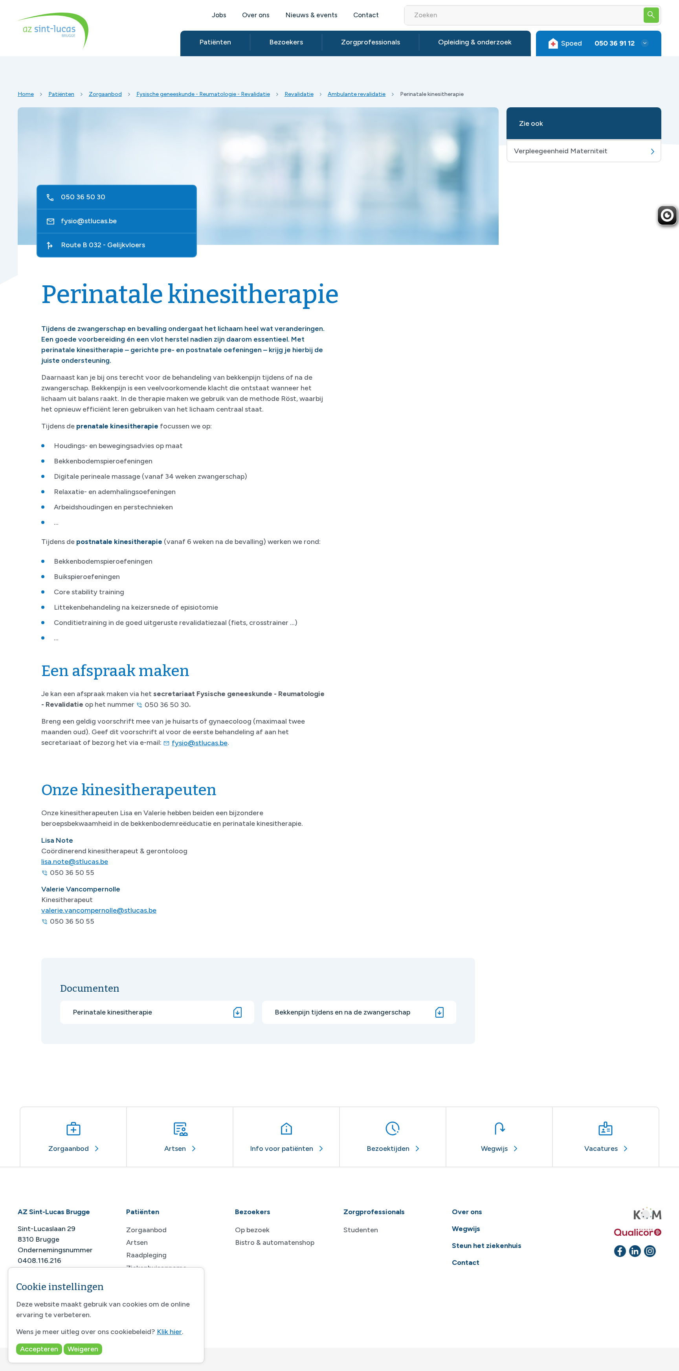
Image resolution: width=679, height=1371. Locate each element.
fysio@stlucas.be (89, 221)
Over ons (256, 15)
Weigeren (83, 1349)
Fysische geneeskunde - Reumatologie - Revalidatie (203, 93)
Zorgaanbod (105, 93)
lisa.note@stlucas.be (74, 861)
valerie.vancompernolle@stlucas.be (98, 910)
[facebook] (620, 1251)
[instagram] (650, 1251)
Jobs (219, 15)
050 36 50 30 (83, 197)
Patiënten (215, 42)
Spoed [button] (598, 43)
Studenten (360, 1230)
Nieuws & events (311, 15)
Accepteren (39, 1349)
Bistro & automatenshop (274, 1242)
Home (26, 93)
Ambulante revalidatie (356, 93)
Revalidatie (299, 93)
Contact (366, 15)
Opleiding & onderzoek (475, 42)
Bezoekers (286, 42)
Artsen (137, 1242)
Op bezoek (252, 1230)
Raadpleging (146, 1255)
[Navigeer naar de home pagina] (53, 31)
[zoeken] (651, 15)
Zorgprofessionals (370, 42)
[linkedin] (635, 1251)
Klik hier (169, 1331)
